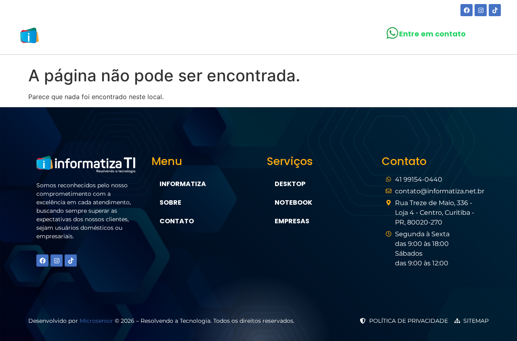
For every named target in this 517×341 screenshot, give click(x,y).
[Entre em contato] (392, 33)
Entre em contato (432, 34)
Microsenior (96, 320)
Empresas (292, 221)
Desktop (290, 184)
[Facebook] (466, 10)
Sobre (207, 37)
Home (174, 37)
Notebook (293, 202)
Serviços (248, 37)
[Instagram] (481, 10)
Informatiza (183, 184)
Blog (295, 37)
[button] (252, 37)
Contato (335, 37)
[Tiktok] (495, 10)
